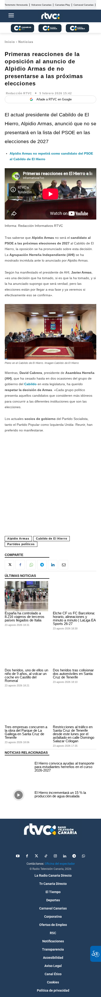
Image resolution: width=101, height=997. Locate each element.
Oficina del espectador (60, 863)
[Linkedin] (52, 564)
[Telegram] (42, 564)
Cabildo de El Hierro (51, 538)
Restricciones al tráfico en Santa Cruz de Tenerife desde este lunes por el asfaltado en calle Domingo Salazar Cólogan (73, 734)
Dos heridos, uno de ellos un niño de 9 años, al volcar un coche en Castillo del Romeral (26, 675)
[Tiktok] (45, 856)
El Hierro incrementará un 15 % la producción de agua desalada (60, 794)
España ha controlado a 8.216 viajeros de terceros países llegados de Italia (24, 616)
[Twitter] (36, 856)
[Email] (63, 564)
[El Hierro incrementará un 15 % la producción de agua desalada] (18, 795)
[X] (9, 564)
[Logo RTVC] (50, 16)
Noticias (25, 42)
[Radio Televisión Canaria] (50, 829)
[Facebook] (20, 564)
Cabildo (31, 384)
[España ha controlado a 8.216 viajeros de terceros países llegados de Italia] (26, 596)
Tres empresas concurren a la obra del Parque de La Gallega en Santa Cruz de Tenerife (26, 732)
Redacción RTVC (19, 93)
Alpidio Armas (18, 538)
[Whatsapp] (83, 856)
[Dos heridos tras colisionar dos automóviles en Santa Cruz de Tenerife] (74, 653)
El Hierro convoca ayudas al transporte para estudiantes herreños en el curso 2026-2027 (64, 766)
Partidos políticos (21, 544)
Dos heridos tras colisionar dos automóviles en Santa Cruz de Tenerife (73, 673)
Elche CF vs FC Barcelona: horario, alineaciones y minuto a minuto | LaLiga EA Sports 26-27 (74, 618)
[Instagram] (55, 856)
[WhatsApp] (31, 564)
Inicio (10, 42)
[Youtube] (17, 856)
